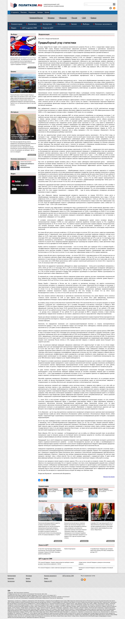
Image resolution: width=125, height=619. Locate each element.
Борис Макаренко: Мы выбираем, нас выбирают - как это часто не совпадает (22, 136)
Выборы (86, 24)
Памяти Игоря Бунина (69, 549)
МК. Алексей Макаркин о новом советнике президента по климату (55, 567)
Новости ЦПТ (48, 28)
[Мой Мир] (44, 480)
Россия (74, 18)
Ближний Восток (36, 18)
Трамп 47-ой (15, 54)
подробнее (32, 67)
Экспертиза (47, 24)
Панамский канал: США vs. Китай (21, 90)
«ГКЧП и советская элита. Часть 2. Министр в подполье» (80, 491)
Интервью (62, 24)
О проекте (15, 12)
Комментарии (16, 24)
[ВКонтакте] (39, 480)
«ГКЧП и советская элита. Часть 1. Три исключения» (106, 491)
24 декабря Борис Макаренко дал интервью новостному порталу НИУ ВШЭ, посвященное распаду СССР (102, 550)
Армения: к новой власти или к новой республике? (74, 518)
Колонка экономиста (103, 24)
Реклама (24, 12)
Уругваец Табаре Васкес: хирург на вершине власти (102, 518)
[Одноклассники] (42, 480)
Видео (13, 28)
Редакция (32, 12)
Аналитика (32, 24)
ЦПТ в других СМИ (29, 28)
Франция (63, 18)
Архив (47, 12)
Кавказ (93, 18)
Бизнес (74, 24)
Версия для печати (109, 477)
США (84, 18)
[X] (47, 480)
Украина (51, 18)
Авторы (40, 12)
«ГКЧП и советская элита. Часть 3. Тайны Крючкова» (55, 491)
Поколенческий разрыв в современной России (46, 518)
